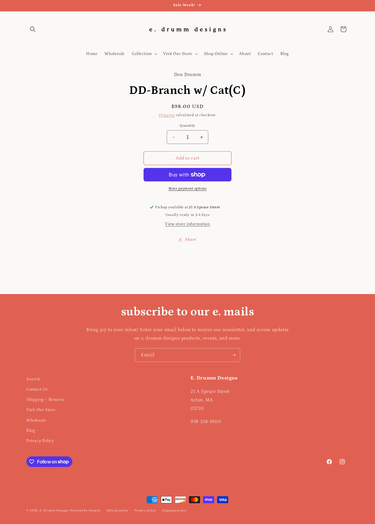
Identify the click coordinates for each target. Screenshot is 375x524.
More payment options (187, 188)
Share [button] (191, 239)
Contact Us (37, 389)
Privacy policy (145, 510)
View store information (187, 224)
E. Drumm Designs (54, 510)
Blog (30, 430)
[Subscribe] (233, 355)
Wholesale (36, 420)
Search (33, 379)
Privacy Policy (40, 441)
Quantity (187, 125)
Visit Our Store (41, 410)
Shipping (166, 115)
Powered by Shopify (85, 510)
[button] (32, 29)
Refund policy (118, 510)
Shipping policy (174, 510)
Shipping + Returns (45, 400)
